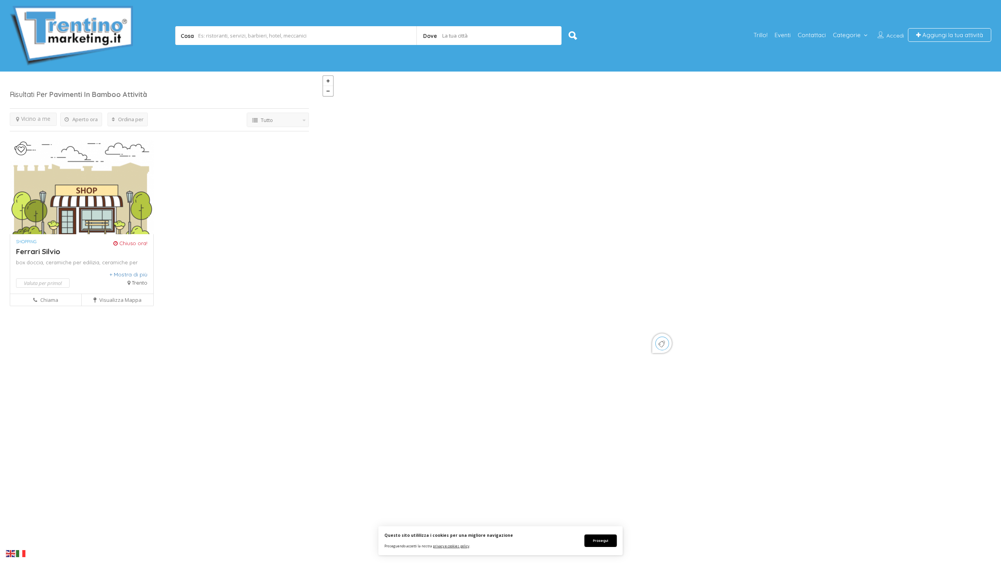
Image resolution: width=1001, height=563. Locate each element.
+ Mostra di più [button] (128, 274)
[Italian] (21, 553)
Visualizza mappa (120, 299)
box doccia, (31, 262)
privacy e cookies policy (451, 546)
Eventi (783, 35)
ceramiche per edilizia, (74, 262)
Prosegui (600, 540)
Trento (139, 283)
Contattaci (812, 35)
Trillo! (760, 35)
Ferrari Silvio (38, 251)
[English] (11, 553)
